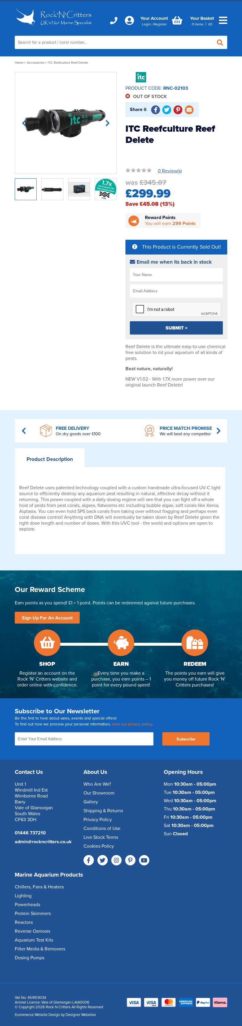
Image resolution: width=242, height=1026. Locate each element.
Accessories (35, 63)
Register (160, 24)
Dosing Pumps (29, 958)
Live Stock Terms (101, 837)
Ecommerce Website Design (37, 1014)
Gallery (91, 802)
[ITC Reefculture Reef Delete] (65, 123)
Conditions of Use (102, 828)
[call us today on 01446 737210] (113, 21)
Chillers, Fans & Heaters (39, 887)
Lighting (23, 896)
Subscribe (185, 739)
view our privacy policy (132, 724)
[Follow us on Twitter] (102, 860)
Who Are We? (97, 784)
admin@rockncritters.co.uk (43, 842)
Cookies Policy (99, 846)
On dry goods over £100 (78, 433)
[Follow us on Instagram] (116, 860)
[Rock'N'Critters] (54, 27)
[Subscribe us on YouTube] (144, 860)
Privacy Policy (98, 820)
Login (146, 24)
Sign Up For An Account (47, 618)
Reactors (24, 922)
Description (50, 459)
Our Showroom (99, 793)
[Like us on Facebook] (89, 860)
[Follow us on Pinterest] (130, 860)
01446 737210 (30, 833)
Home (19, 63)
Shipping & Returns (103, 811)
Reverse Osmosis (32, 931)
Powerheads (27, 905)
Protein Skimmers (33, 913)
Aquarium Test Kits (34, 940)
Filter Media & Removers (40, 949)
